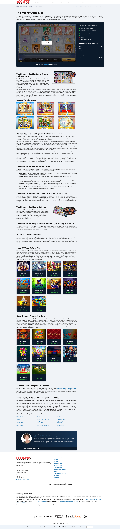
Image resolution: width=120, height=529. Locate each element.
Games (70, 2)
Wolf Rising (70, 290)
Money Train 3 (19, 418)
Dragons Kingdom (61, 421)
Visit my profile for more (31, 448)
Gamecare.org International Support (92, 499)
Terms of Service (58, 467)
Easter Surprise (60, 425)
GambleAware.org (21, 502)
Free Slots (30, 6)
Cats (54, 290)
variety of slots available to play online (66, 388)
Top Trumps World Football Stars (23, 376)
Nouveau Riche (69, 273)
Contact (56, 475)
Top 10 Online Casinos (40, 2)
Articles (56, 461)
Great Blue (18, 421)
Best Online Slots (23, 6)
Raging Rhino (40, 421)
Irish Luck (39, 376)
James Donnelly (77, 6)
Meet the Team (58, 463)
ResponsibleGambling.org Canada (69, 501)
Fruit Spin (23, 358)
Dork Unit (59, 424)
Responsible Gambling (60, 469)
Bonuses (52, 2)
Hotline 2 (59, 416)
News (55, 471)
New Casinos (92, 2)
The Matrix (59, 422)
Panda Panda (19, 425)
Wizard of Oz (40, 422)
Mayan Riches (23, 290)
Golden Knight (54, 273)
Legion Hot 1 (60, 418)
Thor (70, 358)
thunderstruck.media (23, 479)
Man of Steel (70, 341)
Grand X (54, 358)
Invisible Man (40, 418)
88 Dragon (54, 341)
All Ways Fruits (39, 341)
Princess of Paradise (61, 427)
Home (17, 6)
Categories (61, 2)
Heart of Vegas (39, 358)
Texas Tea (23, 308)
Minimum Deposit (80, 2)
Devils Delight (23, 341)
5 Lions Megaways (61, 419)
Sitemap (56, 477)
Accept (89, 526)
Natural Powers (39, 308)
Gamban (64, 504)
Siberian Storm (39, 273)
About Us (56, 459)
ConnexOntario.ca (42, 501)
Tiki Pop (18, 419)
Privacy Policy (58, 465)
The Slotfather (19, 424)
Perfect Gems (40, 424)
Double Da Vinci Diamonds (43, 419)
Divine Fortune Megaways (43, 425)
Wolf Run (23, 273)
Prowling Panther (39, 290)
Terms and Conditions (60, 473)
